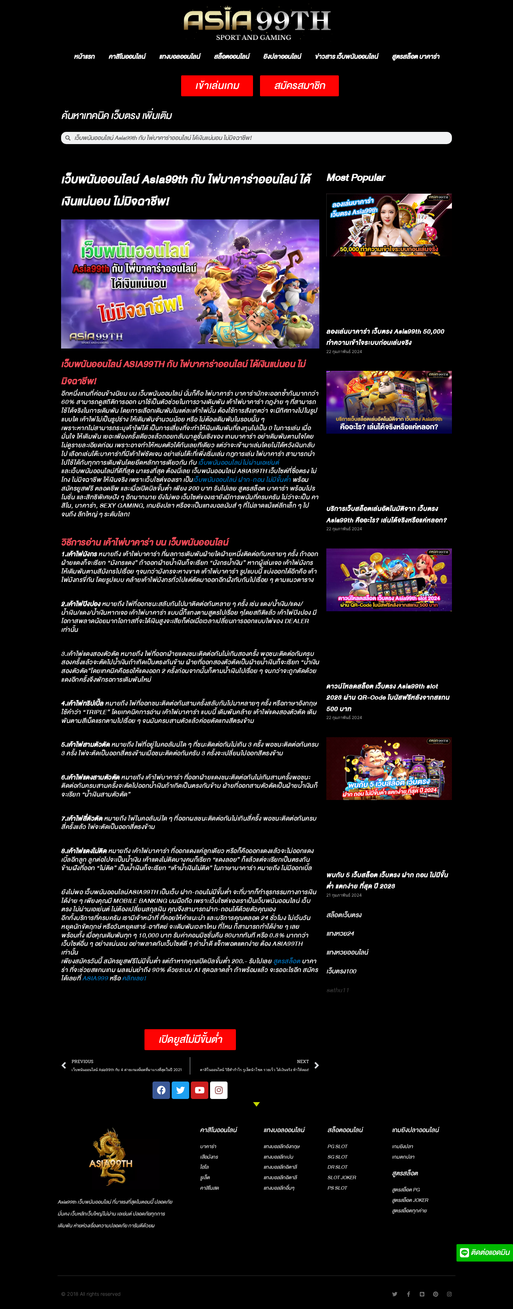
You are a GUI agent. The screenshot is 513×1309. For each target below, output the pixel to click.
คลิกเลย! (134, 978)
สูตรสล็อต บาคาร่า (415, 56)
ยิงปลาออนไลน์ (282, 56)
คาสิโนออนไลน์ (127, 56)
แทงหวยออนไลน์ (347, 952)
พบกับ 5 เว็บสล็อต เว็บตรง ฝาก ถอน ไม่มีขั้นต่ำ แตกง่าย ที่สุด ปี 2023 (387, 881)
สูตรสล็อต (286, 961)
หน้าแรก (84, 56)
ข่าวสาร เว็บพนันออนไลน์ (346, 56)
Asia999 (95, 978)
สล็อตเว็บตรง (343, 915)
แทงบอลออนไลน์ (179, 56)
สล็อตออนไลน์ (231, 56)
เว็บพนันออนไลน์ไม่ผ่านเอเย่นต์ (238, 462)
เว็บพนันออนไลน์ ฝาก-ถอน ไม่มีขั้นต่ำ (242, 479)
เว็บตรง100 (341, 971)
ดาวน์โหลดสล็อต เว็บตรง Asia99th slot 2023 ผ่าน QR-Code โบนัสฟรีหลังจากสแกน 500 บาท (387, 698)
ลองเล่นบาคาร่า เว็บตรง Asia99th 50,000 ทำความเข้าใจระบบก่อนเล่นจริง (385, 337)
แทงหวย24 (340, 933)
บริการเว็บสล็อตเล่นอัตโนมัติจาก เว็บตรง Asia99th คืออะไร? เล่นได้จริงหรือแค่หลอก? (386, 514)
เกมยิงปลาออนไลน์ (415, 1130)
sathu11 (337, 990)
